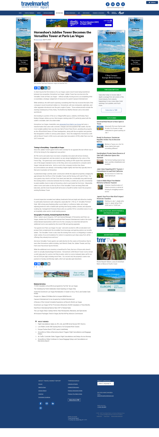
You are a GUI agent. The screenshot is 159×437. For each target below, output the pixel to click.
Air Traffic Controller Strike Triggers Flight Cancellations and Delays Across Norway (64, 336)
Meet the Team (42, 387)
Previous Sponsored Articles (75, 390)
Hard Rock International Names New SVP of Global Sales (52, 308)
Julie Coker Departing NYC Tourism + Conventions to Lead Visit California (110, 170)
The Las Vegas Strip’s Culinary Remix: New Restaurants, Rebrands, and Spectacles (60, 311)
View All (111, 229)
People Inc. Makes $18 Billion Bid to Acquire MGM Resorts (52, 296)
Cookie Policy (99, 416)
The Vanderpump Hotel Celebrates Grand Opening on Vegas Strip (55, 289)
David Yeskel (39, 39)
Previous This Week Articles (75, 394)
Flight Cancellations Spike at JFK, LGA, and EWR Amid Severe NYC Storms (61, 324)
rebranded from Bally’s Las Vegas (70, 124)
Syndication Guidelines (44, 397)
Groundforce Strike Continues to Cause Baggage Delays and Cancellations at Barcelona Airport (62, 340)
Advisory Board (42, 390)
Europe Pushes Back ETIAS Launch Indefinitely (53, 329)
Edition (153, 2)
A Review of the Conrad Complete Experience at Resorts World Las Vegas (58, 302)
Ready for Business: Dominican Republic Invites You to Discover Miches (108, 140)
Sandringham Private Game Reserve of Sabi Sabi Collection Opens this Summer (111, 155)
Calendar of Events (73, 384)
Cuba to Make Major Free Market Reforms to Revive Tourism (108, 182)
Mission (40, 384)
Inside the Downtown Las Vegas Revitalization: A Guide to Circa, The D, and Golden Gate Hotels (62, 292)
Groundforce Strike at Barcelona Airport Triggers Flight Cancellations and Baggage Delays (64, 333)
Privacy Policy (106, 416)
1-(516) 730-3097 (101, 407)
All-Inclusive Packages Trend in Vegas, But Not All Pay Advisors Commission (58, 313)
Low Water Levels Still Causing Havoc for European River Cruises (58, 327)
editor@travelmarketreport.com (105, 395)
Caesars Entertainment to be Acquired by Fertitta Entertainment (54, 299)
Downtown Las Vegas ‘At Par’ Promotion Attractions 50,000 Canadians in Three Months (62, 305)
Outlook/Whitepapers (73, 387)
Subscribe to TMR (111, 110)
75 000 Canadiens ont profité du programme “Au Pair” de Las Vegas (56, 286)
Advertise (40, 394)
